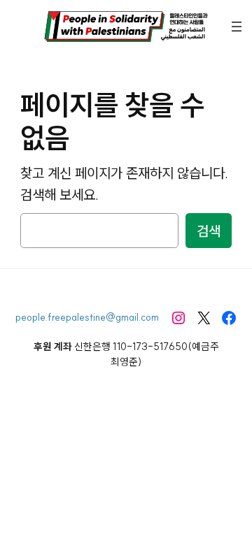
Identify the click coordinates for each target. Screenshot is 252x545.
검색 (208, 231)
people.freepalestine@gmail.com (87, 317)
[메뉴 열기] (236, 26)
